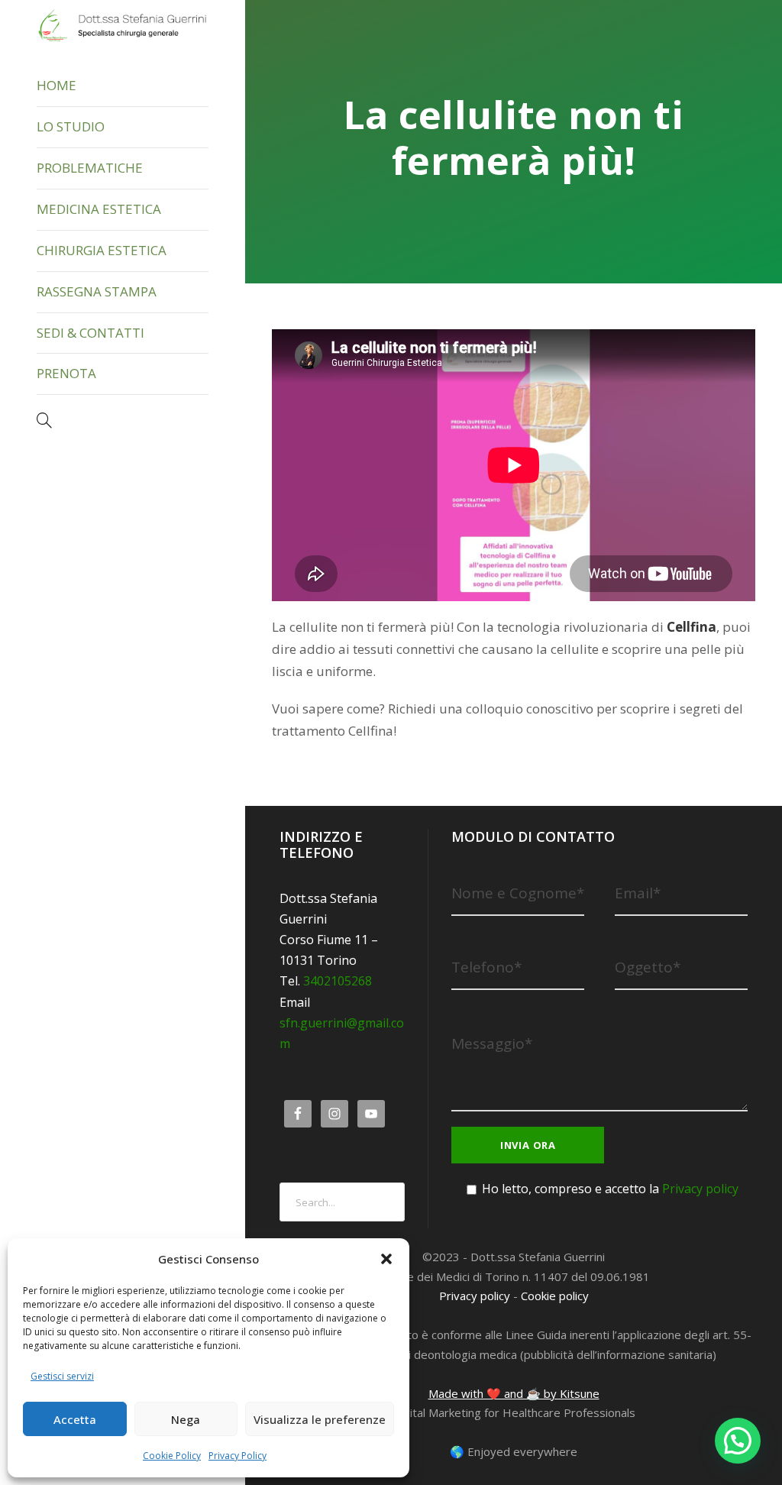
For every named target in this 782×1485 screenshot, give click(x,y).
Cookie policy (555, 1295)
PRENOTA (66, 373)
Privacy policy (700, 1188)
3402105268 (337, 980)
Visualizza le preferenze (320, 1419)
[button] (386, 1259)
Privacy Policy (237, 1455)
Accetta (74, 1419)
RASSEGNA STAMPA (97, 291)
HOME (56, 85)
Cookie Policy (172, 1455)
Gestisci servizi (62, 1376)
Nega (185, 1419)
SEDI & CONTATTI (90, 332)
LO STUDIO (71, 126)
